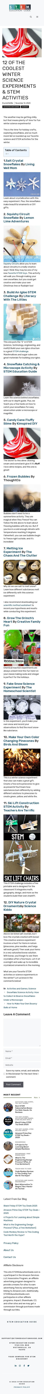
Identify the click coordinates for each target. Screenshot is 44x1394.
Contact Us (10, 1257)
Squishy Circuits (11, 263)
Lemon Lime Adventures (19, 219)
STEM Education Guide (20, 371)
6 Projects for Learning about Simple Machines (22, 1147)
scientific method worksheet (17, 605)
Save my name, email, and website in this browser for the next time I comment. (22, 1073)
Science (25, 107)
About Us (9, 1250)
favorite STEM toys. (18, 273)
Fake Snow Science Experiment (19, 685)
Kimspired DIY (27, 423)
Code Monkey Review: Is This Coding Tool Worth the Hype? (24, 1173)
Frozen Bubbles (19, 476)
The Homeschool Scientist (20, 689)
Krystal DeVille (7, 103)
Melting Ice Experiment (13, 550)
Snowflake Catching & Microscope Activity (22, 366)
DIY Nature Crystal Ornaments (20, 904)
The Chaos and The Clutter (20, 553)
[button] (31, 16)
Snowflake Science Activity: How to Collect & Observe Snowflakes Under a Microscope (21, 996)
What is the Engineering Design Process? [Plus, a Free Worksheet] (23, 1161)
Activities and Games (11, 107)
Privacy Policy (11, 1243)
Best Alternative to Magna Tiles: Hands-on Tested (24, 1186)
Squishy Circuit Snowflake (17, 216)
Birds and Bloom (16, 744)
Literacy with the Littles (20, 297)
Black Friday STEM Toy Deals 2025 (23, 1123)
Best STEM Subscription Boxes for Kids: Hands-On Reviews (23, 1109)
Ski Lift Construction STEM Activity (21, 804)
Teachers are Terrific (19, 810)
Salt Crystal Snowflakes (13, 162)
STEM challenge (20, 351)
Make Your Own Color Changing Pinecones (21, 739)
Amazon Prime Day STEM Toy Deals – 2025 (23, 1135)
